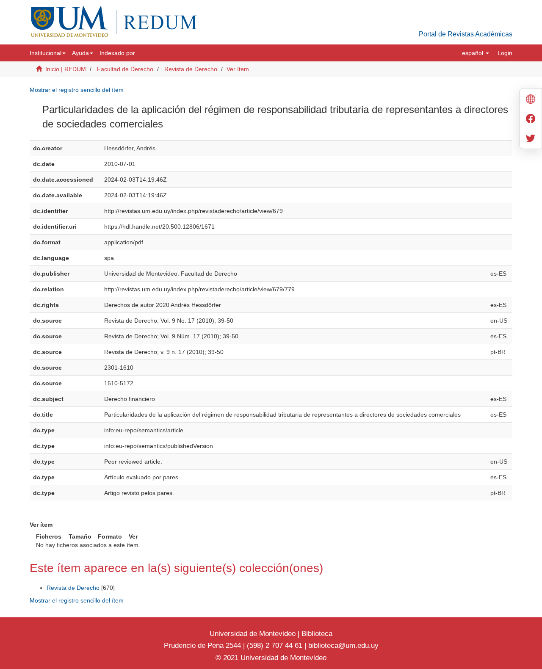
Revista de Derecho (190, 69)
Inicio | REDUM (65, 69)
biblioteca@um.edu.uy (343, 645)
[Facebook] (530, 119)
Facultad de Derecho (125, 69)
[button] (48, 53)
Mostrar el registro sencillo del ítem (77, 89)
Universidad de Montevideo (254, 634)
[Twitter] (530, 139)
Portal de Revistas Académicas (465, 34)
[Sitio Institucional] (530, 100)
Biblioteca (315, 634)
